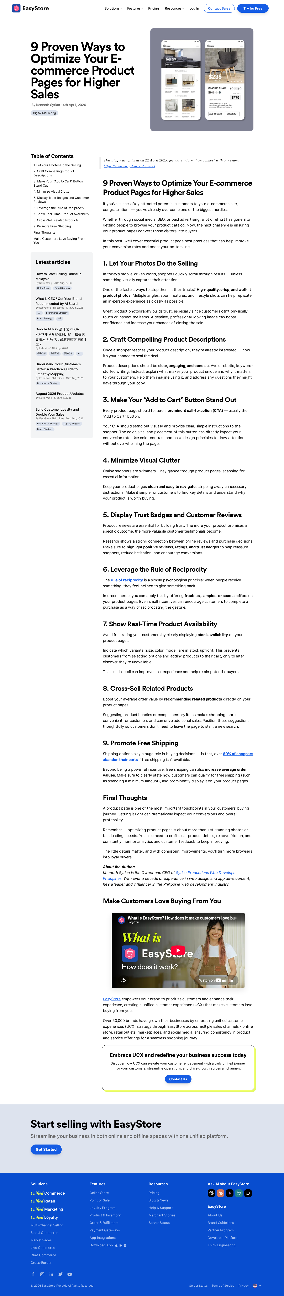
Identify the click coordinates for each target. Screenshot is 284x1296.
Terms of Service (223, 1285)
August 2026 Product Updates (60, 394)
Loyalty (44, 1217)
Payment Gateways (105, 1230)
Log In (194, 8)
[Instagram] (42, 1274)
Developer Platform (223, 1238)
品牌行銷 (41, 353)
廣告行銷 (68, 353)
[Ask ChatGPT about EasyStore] (211, 1193)
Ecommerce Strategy (57, 312)
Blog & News (158, 1200)
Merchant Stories (162, 1215)
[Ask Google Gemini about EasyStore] (229, 1193)
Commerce (48, 1193)
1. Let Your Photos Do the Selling (57, 165)
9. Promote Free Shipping (52, 226)
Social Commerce (44, 1233)
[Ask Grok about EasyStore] (248, 1193)
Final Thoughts (44, 232)
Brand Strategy (62, 288)
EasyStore (112, 999)
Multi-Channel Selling (47, 1225)
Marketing (47, 1209)
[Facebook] (33, 1274)
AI (39, 312)
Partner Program (221, 1230)
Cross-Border (41, 1262)
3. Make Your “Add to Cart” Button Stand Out (58, 184)
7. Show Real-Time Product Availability (61, 214)
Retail (43, 1201)
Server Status (159, 1223)
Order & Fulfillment (104, 1223)
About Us (215, 1215)
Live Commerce (43, 1248)
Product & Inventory (105, 1215)
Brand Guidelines (221, 1223)
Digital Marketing (44, 113)
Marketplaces (41, 1240)
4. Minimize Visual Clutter (52, 192)
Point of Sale (100, 1200)
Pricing (153, 8)
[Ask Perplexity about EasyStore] (239, 1193)
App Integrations (103, 1238)
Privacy (243, 1285)
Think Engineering (222, 1245)
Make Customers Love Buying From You (59, 241)
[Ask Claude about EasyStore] (220, 1193)
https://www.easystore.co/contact (129, 165)
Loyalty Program (72, 423)
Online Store (43, 288)
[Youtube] (69, 1274)
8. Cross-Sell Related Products (56, 220)
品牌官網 (55, 353)
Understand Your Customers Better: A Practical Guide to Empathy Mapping (58, 369)
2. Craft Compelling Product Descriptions (53, 173)
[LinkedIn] (51, 1274)
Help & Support (161, 1208)
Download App (102, 1245)
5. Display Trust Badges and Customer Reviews (61, 200)
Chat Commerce (43, 1255)
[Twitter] (60, 1274)
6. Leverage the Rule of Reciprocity (58, 208)
